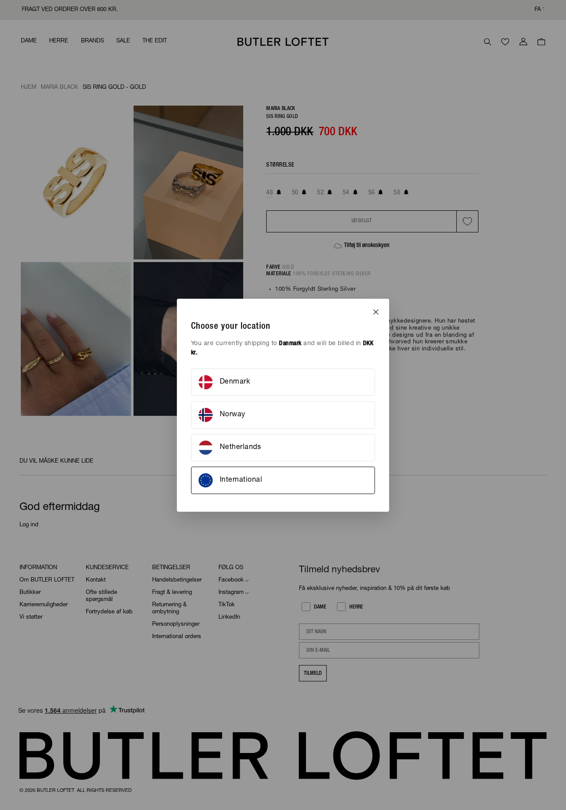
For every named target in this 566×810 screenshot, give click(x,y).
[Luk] (376, 312)
